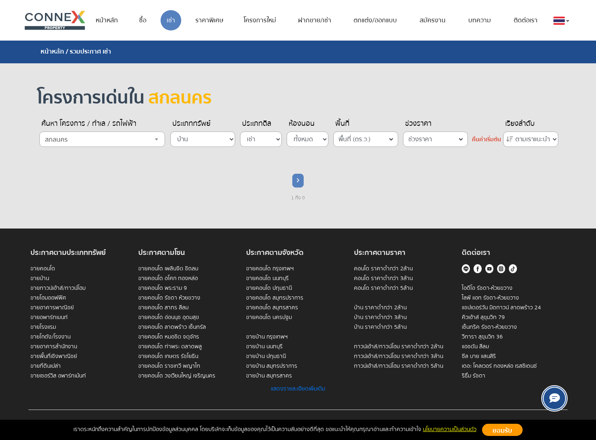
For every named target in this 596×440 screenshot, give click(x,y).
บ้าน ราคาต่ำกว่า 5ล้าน (380, 327)
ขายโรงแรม (43, 327)
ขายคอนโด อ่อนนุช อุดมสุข (168, 317)
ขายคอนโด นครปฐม (269, 317)
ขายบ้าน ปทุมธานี (266, 356)
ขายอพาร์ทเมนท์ (49, 317)
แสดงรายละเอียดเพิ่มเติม (298, 388)
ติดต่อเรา (526, 20)
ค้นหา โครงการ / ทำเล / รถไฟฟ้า (88, 123)
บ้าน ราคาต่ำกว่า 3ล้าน (380, 317)
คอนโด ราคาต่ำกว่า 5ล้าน (383, 288)
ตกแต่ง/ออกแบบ (375, 20)
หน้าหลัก (107, 20)
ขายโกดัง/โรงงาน (50, 336)
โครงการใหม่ (260, 20)
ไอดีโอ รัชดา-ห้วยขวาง (487, 288)
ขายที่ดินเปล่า (45, 366)
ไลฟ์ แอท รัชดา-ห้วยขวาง (490, 297)
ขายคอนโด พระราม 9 (162, 288)
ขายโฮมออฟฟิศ (48, 297)
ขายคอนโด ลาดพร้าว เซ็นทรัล (172, 327)
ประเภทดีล (256, 123)
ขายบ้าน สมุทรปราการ (271, 366)
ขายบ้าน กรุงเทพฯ (267, 336)
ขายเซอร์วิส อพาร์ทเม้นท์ (58, 375)
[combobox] (102, 139)
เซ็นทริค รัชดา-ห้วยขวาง (489, 327)
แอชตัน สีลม (475, 346)
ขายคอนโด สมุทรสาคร (272, 307)
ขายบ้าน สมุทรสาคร (269, 375)
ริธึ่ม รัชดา (473, 375)
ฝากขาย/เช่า (314, 20)
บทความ (479, 20)
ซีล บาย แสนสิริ (479, 356)
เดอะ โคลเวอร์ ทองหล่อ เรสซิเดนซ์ (499, 366)
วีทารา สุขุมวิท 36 (482, 336)
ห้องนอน (302, 123)
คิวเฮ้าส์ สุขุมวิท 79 (483, 317)
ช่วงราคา (418, 123)
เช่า (171, 20)
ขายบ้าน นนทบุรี (264, 346)
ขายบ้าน (39, 278)
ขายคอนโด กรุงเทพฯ (270, 268)
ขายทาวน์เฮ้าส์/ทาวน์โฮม (58, 288)
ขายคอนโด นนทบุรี (267, 278)
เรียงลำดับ (520, 123)
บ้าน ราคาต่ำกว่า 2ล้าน (380, 307)
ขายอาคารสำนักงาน (53, 346)
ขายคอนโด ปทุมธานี (269, 288)
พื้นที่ (342, 123)
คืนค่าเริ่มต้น (486, 139)
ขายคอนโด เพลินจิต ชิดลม (168, 268)
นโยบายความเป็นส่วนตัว (449, 429)
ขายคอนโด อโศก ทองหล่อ (168, 278)
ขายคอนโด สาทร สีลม (163, 307)
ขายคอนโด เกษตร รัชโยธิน (168, 356)
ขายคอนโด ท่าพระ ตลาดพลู (170, 346)
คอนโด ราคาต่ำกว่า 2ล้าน (383, 268)
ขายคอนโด (42, 268)
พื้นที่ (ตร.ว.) (355, 139)
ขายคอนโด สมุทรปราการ (274, 297)
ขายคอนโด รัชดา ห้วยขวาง (169, 297)
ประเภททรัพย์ (191, 123)
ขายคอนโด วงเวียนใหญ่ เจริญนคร (176, 375)
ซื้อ (142, 20)
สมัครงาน (433, 20)
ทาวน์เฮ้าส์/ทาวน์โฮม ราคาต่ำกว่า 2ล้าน (398, 346)
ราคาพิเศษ (209, 20)
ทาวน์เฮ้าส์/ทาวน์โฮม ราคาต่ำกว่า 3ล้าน (398, 356)
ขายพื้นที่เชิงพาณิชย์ (53, 356)
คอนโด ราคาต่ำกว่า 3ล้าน (383, 278)
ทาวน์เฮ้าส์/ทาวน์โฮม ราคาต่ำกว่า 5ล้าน (398, 366)
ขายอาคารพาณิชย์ (52, 307)
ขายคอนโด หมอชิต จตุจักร (168, 336)
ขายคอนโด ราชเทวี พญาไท (169, 366)
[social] (554, 398)
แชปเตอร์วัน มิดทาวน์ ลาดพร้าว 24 (501, 307)
